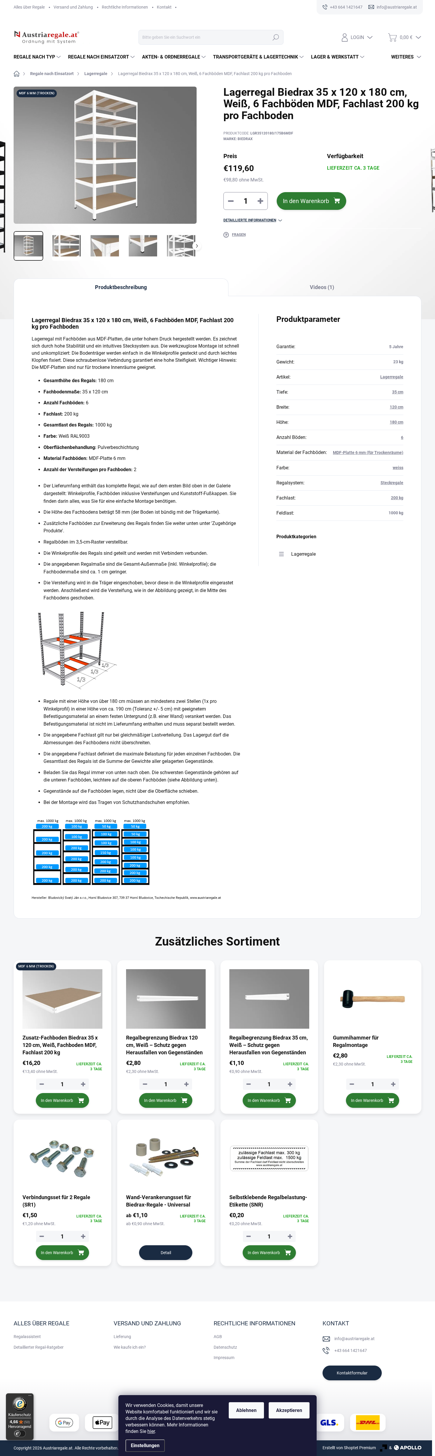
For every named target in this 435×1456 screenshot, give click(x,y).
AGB (218, 1336)
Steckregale (392, 482)
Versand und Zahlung (73, 7)
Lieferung (122, 1336)
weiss (398, 467)
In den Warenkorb (306, 201)
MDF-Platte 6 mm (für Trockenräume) (368, 452)
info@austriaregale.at (354, 1338)
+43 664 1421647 (350, 1350)
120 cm (396, 407)
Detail (166, 1252)
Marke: (238, 139)
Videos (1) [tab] (322, 287)
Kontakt (164, 7)
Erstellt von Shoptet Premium (349, 1447)
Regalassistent (27, 1336)
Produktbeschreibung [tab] (121, 287)
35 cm (397, 392)
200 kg (397, 497)
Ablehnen (246, 1410)
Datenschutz (225, 1347)
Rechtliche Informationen (125, 7)
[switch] (20, 1433)
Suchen (276, 37)
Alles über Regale (29, 7)
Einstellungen (145, 1445)
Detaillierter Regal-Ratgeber (39, 1347)
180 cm (396, 422)
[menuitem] (38, 57)
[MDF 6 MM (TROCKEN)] (62, 999)
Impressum (224, 1357)
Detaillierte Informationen (249, 220)
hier (151, 1431)
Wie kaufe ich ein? (130, 1347)
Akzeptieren (289, 1410)
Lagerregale (391, 376)
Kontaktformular (352, 1373)
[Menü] (29, 1396)
